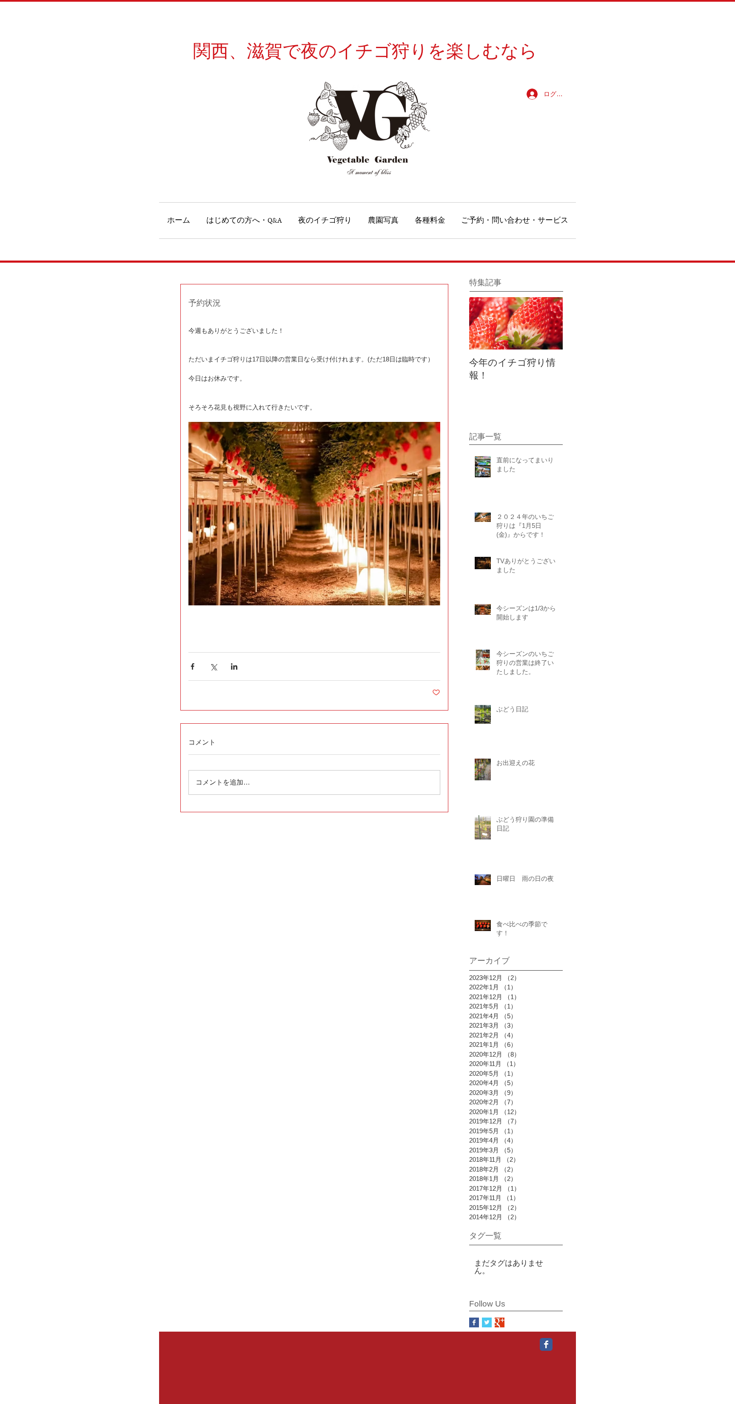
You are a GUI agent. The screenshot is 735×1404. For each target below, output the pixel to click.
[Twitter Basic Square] (487, 1322)
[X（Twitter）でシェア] (213, 666)
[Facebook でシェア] (192, 666)
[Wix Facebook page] (546, 1344)
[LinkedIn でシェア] (234, 666)
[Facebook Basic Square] (474, 1322)
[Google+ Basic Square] (499, 1322)
